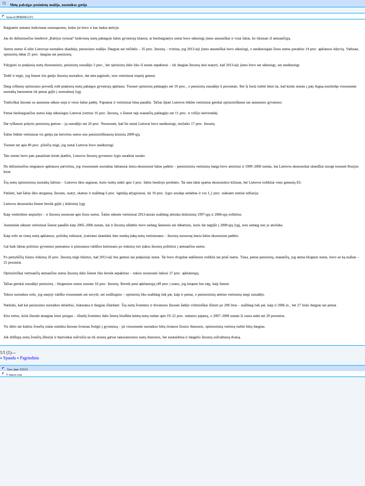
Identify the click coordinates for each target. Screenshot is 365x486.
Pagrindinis (29, 357)
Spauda (9, 357)
